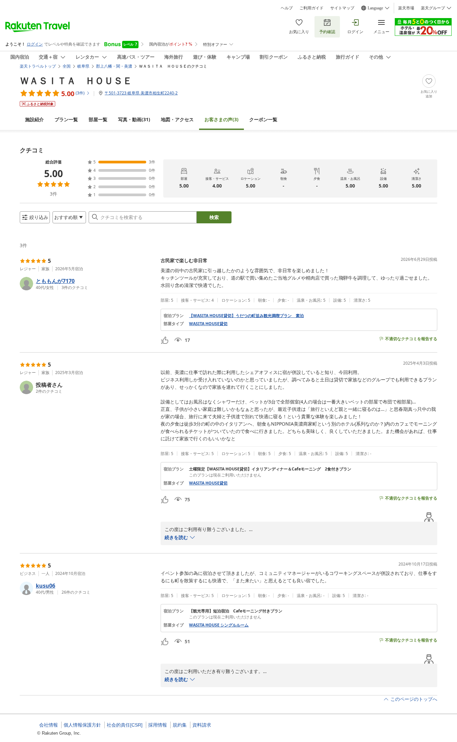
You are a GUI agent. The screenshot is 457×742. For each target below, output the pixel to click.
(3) (221, 119)
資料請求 (201, 725)
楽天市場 (406, 8)
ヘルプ (287, 8)
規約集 (180, 725)
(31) (134, 119)
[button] (87, 283)
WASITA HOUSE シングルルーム (219, 625)
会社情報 (48, 725)
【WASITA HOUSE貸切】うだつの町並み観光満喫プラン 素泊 (246, 315)
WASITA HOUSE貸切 (208, 323)
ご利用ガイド (311, 8)
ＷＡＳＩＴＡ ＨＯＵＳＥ (76, 80)
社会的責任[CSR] (125, 725)
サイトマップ (342, 8)
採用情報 (157, 725)
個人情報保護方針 (82, 725)
